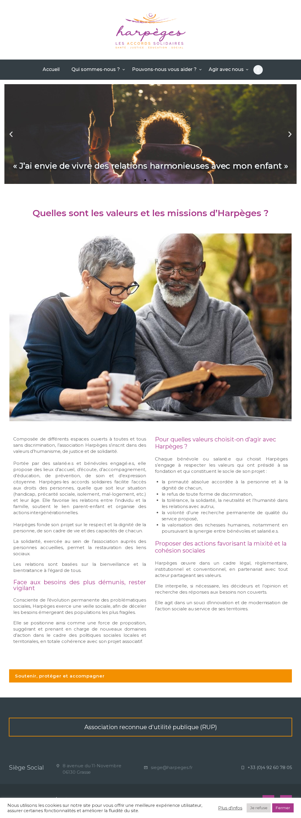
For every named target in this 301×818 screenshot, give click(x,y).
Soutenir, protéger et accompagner (60, 676)
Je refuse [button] (258, 807)
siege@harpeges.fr (172, 767)
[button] (140, 180)
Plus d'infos (230, 808)
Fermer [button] (283, 807)
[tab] (150, 675)
